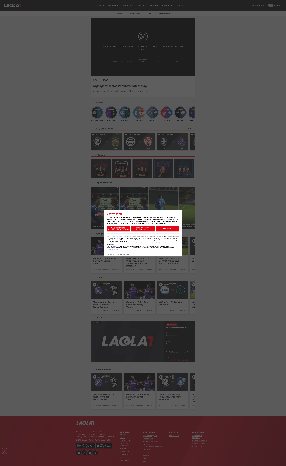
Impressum (110, 254)
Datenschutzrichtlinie (122, 254)
